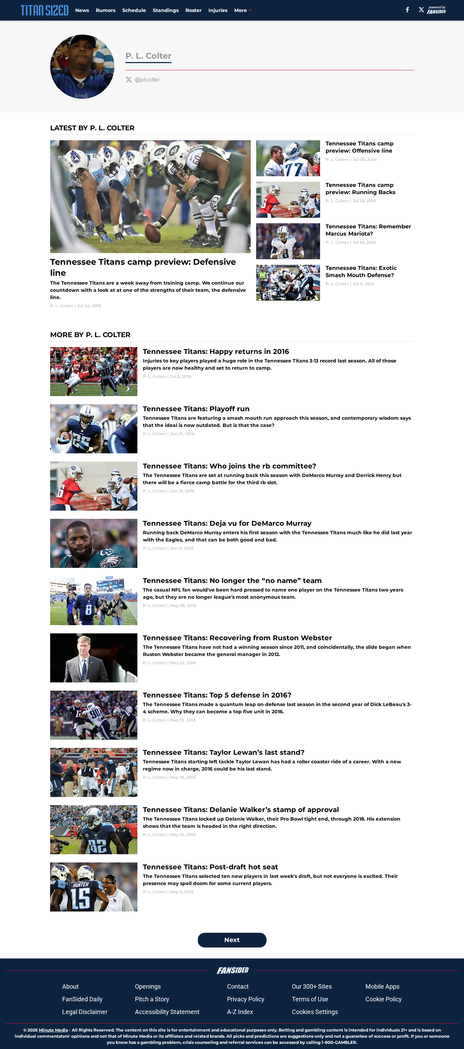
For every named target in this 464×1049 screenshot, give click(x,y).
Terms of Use (310, 999)
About (70, 986)
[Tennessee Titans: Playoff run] (232, 428)
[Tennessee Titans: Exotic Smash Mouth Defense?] (335, 283)
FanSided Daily (82, 999)
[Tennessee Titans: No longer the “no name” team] (232, 600)
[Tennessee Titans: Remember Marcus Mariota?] (335, 241)
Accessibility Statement (167, 1011)
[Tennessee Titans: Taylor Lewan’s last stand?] (232, 772)
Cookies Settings (315, 1011)
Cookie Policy (383, 999)
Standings (166, 10)
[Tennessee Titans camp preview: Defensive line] (150, 224)
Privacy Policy (245, 999)
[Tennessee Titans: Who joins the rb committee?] (232, 486)
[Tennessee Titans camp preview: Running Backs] (335, 200)
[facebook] (407, 9)
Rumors (105, 10)
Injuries (217, 10)
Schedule (134, 10)
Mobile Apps (382, 986)
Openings (148, 986)
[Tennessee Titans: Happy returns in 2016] (232, 371)
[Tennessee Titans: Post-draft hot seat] (232, 886)
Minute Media (53, 1030)
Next (232, 940)
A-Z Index (240, 1011)
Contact (238, 986)
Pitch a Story (152, 999)
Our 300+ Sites (312, 986)
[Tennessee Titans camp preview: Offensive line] (335, 158)
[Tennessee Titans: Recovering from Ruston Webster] (232, 657)
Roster (193, 10)
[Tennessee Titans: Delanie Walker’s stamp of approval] (232, 829)
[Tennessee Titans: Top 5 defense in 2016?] (232, 715)
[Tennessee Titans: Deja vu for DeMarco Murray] (232, 543)
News (82, 10)
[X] (421, 9)
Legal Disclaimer (84, 1011)
